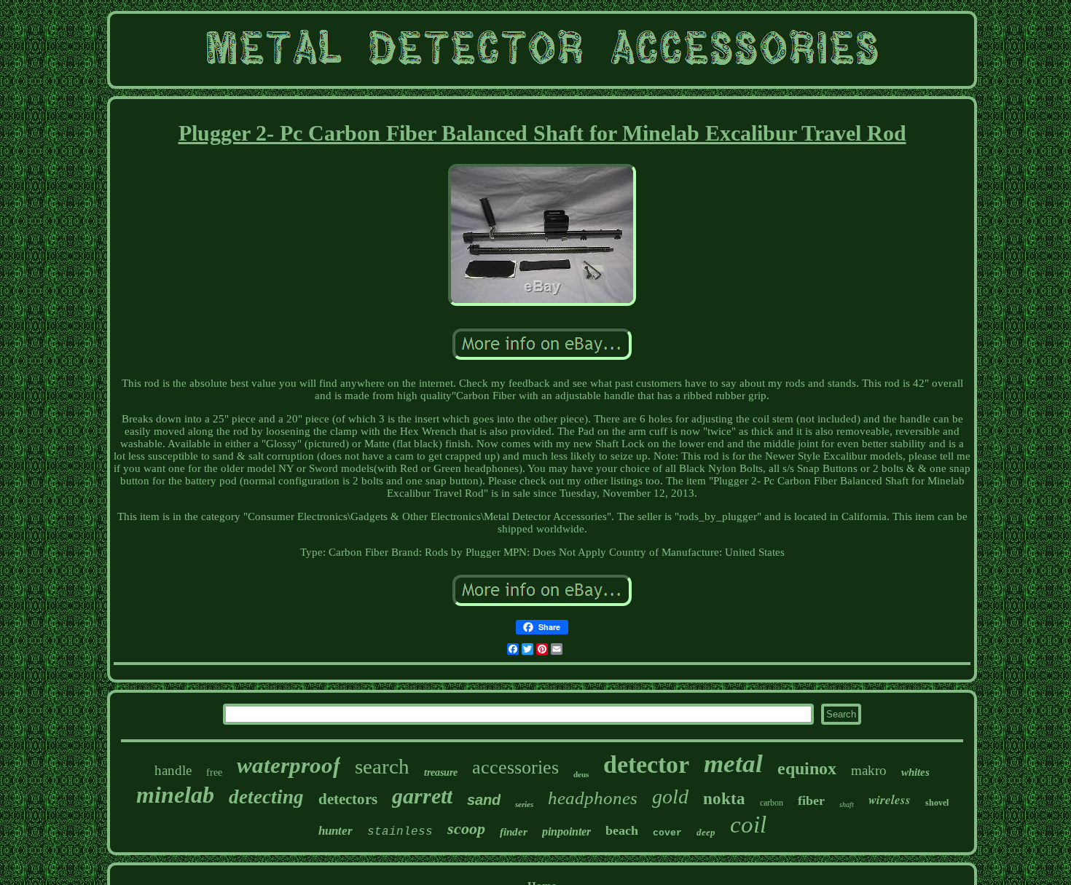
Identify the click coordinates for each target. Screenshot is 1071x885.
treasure (441, 772)
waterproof (288, 765)
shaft (846, 805)
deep (706, 832)
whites (915, 772)
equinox (806, 768)
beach (621, 830)
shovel (937, 803)
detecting (266, 797)
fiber (811, 800)
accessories (515, 767)
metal (733, 764)
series (524, 804)
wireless (889, 800)
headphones (593, 798)
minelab (175, 795)
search (382, 766)
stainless (400, 831)
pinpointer (566, 831)
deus (581, 774)
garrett (422, 796)
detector (646, 764)
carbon (771, 803)
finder (513, 832)
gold (670, 796)
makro (869, 770)
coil (748, 824)
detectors (347, 799)
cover (667, 832)
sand (484, 800)
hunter (335, 831)
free (214, 772)
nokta (724, 799)
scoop (466, 828)
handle (173, 770)
